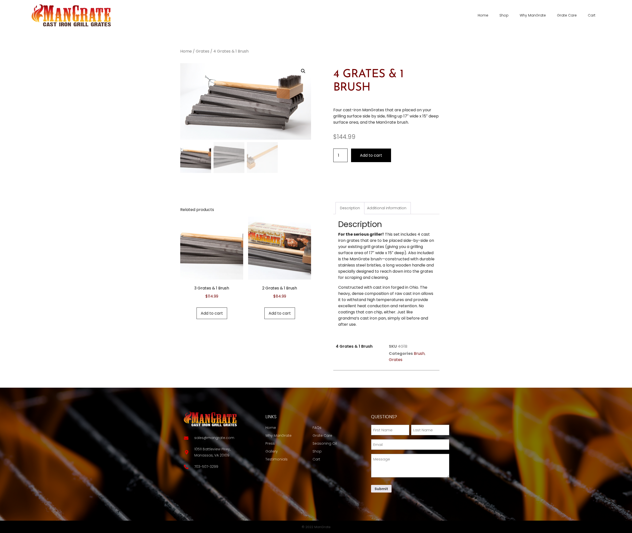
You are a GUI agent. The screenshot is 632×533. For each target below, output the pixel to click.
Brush (419, 353)
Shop (504, 15)
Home (483, 15)
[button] (303, 71)
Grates (202, 51)
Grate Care (567, 15)
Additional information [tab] (386, 208)
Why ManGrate (533, 15)
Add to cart (371, 155)
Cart (591, 15)
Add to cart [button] (212, 313)
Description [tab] (350, 208)
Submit (381, 488)
